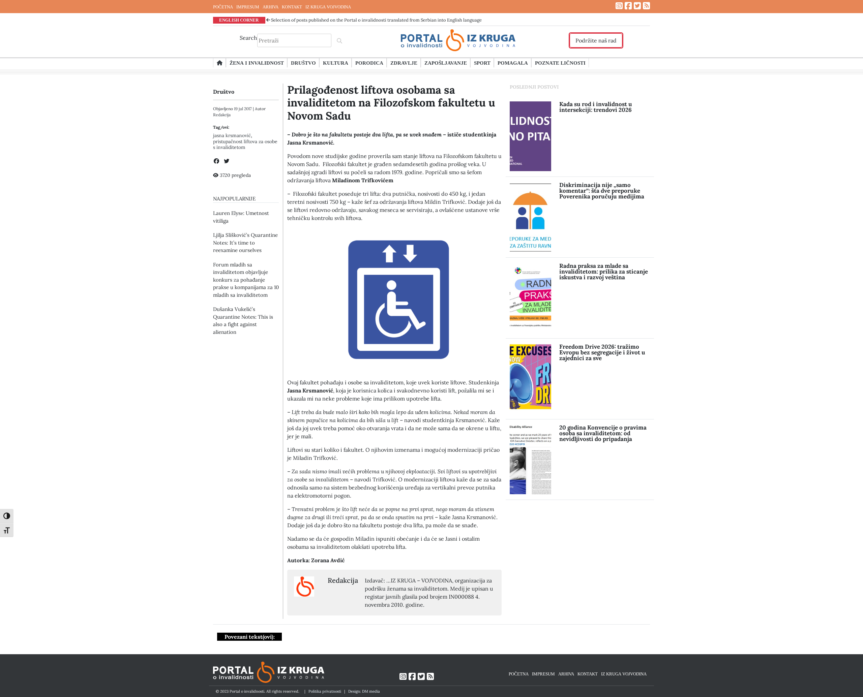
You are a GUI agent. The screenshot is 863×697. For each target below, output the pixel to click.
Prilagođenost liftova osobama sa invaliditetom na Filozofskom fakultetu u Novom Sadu (391, 103)
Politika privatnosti (324, 691)
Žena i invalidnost (257, 62)
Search (248, 37)
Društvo (303, 62)
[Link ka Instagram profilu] (619, 6)
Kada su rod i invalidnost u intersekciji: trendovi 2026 (595, 107)
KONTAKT (292, 7)
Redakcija (222, 114)
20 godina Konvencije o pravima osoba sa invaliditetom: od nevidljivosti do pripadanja (603, 433)
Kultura (335, 62)
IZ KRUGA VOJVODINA (328, 7)
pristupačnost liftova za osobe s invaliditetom (245, 144)
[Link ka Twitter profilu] (637, 6)
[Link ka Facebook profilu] (628, 6)
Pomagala (513, 62)
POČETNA (223, 7)
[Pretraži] (339, 40)
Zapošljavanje (445, 62)
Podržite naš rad (596, 40)
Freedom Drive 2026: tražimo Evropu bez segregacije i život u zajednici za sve (602, 352)
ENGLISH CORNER (239, 20)
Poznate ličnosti (560, 62)
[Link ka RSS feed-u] (646, 6)
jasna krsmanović (232, 135)
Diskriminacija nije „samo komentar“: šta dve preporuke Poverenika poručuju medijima (601, 190)
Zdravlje (403, 62)
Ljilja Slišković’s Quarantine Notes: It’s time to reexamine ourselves (245, 242)
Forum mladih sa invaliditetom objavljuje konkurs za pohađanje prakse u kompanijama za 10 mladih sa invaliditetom (246, 279)
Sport (482, 62)
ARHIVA (270, 7)
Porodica (369, 62)
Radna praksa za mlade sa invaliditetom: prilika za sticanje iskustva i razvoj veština (603, 271)
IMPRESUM (247, 7)
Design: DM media (364, 691)
